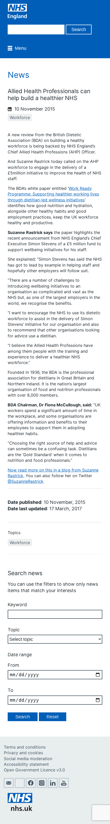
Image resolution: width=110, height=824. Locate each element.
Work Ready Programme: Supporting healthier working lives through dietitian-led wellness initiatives (53, 194)
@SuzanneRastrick (25, 481)
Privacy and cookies (23, 752)
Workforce (20, 117)
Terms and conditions (25, 747)
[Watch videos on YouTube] (64, 786)
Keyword (17, 604)
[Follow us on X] (20, 786)
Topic (14, 629)
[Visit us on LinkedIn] (53, 786)
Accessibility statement (26, 764)
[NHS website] (20, 809)
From (13, 665)
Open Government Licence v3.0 (34, 769)
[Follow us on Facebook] (31, 786)
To (10, 690)
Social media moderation (28, 758)
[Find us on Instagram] (42, 786)
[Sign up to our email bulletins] (9, 786)
